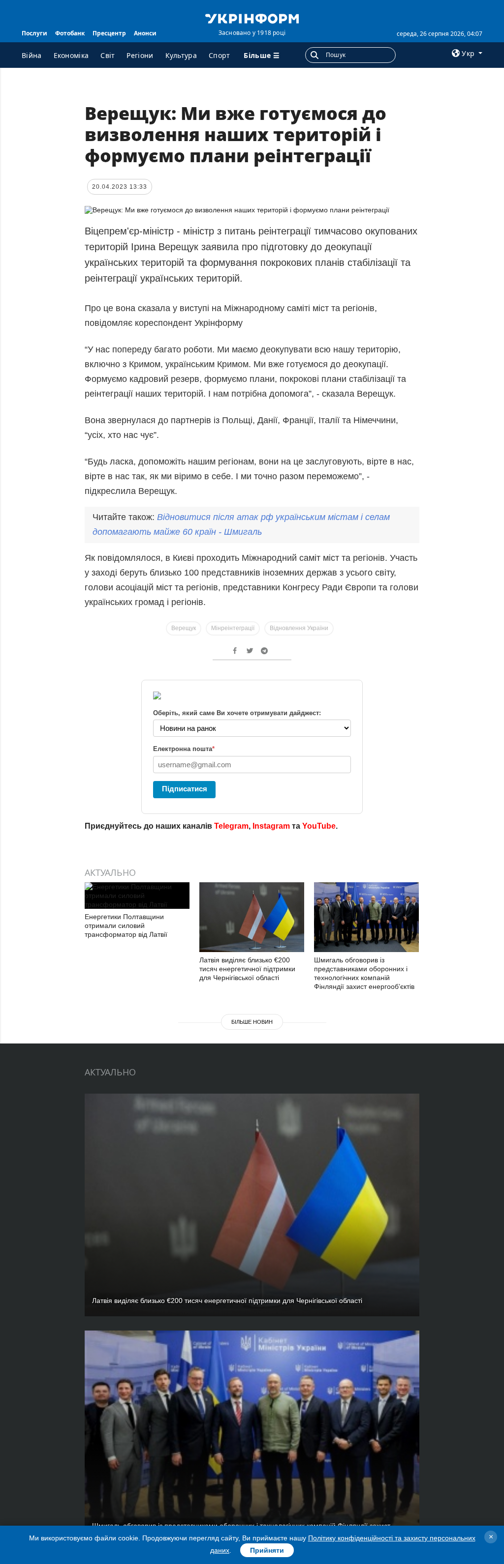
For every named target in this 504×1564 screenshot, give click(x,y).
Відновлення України (299, 628)
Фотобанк (70, 33)
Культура (181, 55)
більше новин (252, 1022)
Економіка (71, 55)
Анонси (145, 33)
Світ (107, 55)
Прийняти (267, 1550)
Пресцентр (109, 33)
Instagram (271, 826)
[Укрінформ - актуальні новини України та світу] (251, 17)
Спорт (219, 55)
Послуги (34, 33)
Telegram (231, 826)
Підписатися (184, 788)
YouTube (319, 826)
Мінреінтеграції (232, 628)
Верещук (183, 628)
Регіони (139, 55)
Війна (32, 55)
